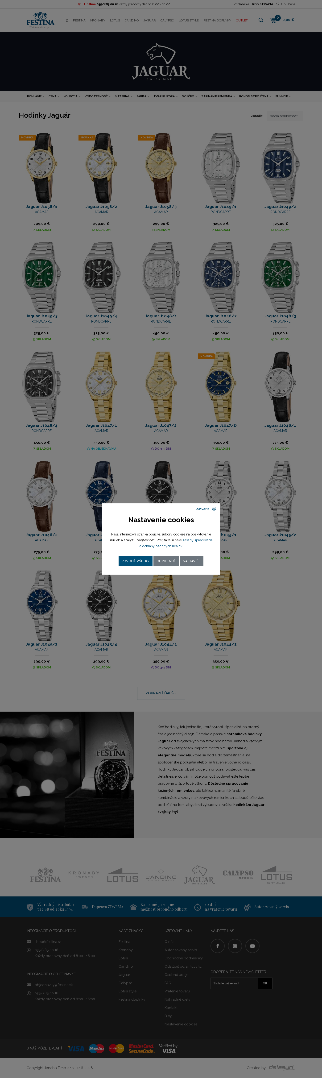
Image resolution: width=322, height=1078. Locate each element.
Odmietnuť (166, 561)
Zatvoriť (203, 509)
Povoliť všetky (135, 561)
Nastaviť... (191, 561)
